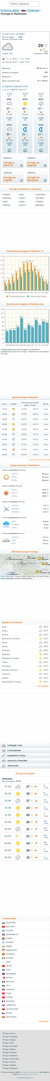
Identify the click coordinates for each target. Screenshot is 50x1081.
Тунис (9, 993)
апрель (6, 205)
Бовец (4, 631)
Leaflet (3, 576)
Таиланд (10, 989)
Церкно (5, 678)
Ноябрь (15, 525)
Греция (9, 931)
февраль (7, 198)
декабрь (40, 205)
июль (22, 202)
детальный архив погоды (39, 460)
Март (14, 540)
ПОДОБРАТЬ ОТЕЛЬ (16, 756)
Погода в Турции (9, 1040)
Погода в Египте (9, 1033)
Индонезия (11, 950)
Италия (9, 958)
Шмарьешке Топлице (11, 682)
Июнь (14, 480)
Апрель (15, 537)
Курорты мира (10, 10)
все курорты (43, 686)
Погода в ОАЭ (8, 1043)
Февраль (16, 512)
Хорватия (11, 1005)
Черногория (12, 1009)
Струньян (6, 674)
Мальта (9, 978)
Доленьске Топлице (11, 639)
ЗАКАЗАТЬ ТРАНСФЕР (17, 761)
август (22, 205)
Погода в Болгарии (10, 1046)
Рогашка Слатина (10, 670)
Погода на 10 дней (25, 773)
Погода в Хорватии (10, 1056)
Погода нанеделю (33, 164)
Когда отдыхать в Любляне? (25, 465)
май (21, 195)
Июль (14, 477)
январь (6, 195)
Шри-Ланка (11, 1017)
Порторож (6, 666)
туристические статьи (28, 1074)
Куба (8, 970)
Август (15, 474)
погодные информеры (30, 1072)
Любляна (6, 650)
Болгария (10, 923)
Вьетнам (10, 927)
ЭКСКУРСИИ (12, 766)
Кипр (8, 962)
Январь (15, 506)
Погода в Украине (9, 1065)
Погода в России (9, 1062)
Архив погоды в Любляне (25, 397)
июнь (22, 198)
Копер (4, 646)
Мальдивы (11, 974)
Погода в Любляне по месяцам (25, 189)
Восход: (9, 59)
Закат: (22, 59)
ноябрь (39, 202)
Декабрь (15, 509)
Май (14, 521)
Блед (4, 627)
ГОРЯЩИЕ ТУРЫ (14, 745)
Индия (9, 946)
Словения (32, 10)
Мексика (10, 982)
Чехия (9, 1013)
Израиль (10, 942)
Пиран (5, 662)
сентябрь (41, 195)
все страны (44, 1021)
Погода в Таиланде (10, 1037)
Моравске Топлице (10, 658)
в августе (6, 89)
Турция (9, 997)
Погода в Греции (9, 1049)
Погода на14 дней (9, 179)
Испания (10, 954)
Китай (9, 966)
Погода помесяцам (33, 179)
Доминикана (12, 934)
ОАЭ (8, 986)
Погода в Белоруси (10, 1068)
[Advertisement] (25, 30)
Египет (9, 938)
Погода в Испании (10, 1052)
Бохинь (5, 635)
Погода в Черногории (11, 1059)
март (5, 202)
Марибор (6, 654)
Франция (10, 1001)
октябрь (40, 198)
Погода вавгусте (8, 164)
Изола (4, 642)
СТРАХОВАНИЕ (14, 751)
